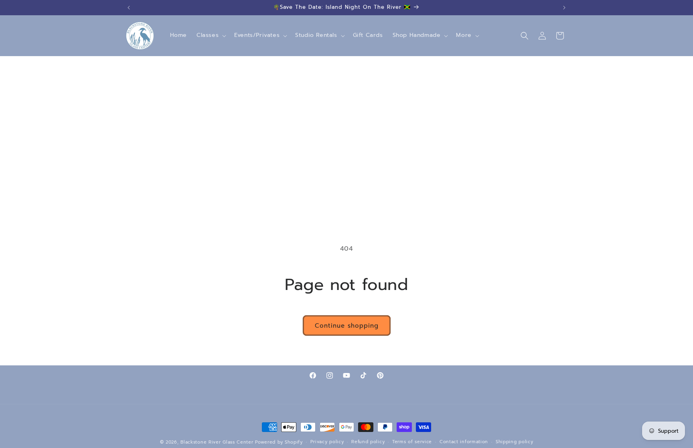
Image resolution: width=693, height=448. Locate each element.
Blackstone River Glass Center (216, 442)
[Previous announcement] (129, 7)
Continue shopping (347, 325)
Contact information (464, 441)
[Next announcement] (564, 7)
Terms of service (412, 441)
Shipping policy (514, 441)
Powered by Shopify (279, 442)
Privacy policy (327, 441)
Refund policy (368, 441)
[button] (210, 35)
